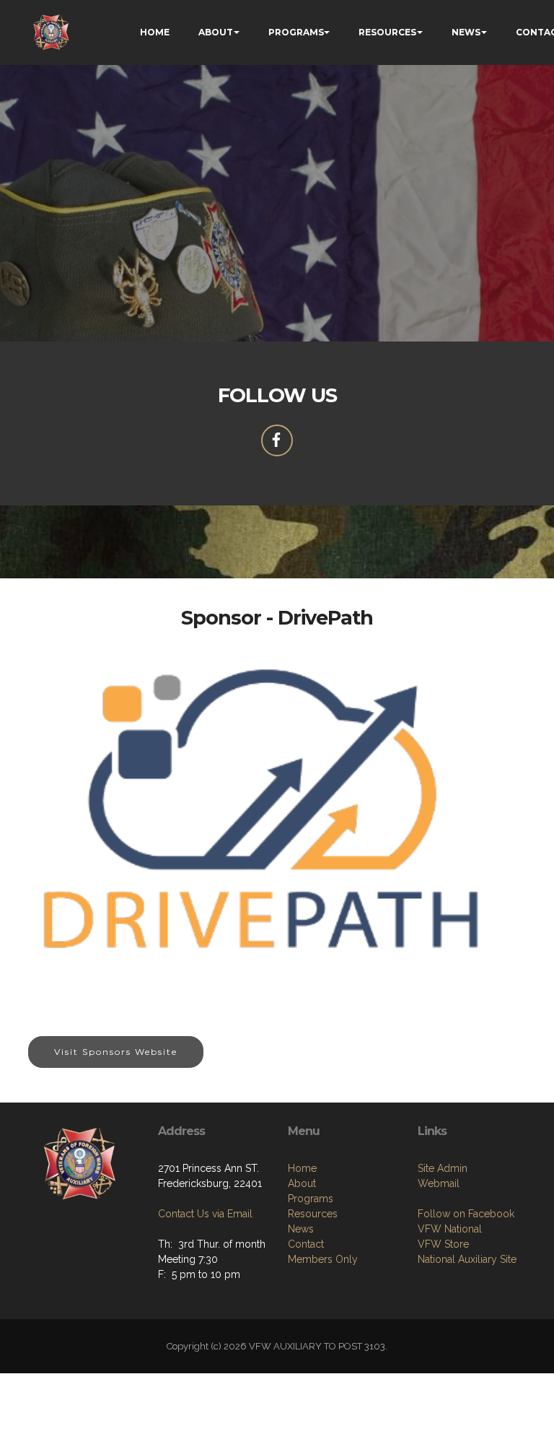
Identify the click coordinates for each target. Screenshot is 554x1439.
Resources (313, 1214)
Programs (310, 1198)
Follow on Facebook (466, 1214)
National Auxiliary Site (467, 1259)
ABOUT (215, 32)
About (302, 1183)
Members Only (323, 1259)
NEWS (466, 32)
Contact (306, 1244)
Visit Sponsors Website (115, 1051)
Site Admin (442, 1168)
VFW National (450, 1229)
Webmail (439, 1183)
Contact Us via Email (205, 1214)
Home (302, 1168)
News (301, 1229)
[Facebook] (277, 440)
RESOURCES (387, 32)
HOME (155, 32)
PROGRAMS (296, 32)
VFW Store (443, 1244)
